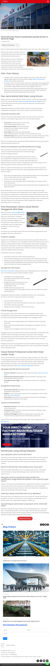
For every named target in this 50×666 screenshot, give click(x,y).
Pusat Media (8, 30)
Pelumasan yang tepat (7, 271)
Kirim (5, 638)
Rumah (2, 30)
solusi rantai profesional (25, 365)
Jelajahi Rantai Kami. (25, 518)
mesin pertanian (15, 395)
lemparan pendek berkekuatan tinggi (29, 101)
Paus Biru (44, 664)
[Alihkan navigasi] (48, 1)
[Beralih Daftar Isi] (16, 45)
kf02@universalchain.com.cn (8, 650)
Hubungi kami (5, 421)
